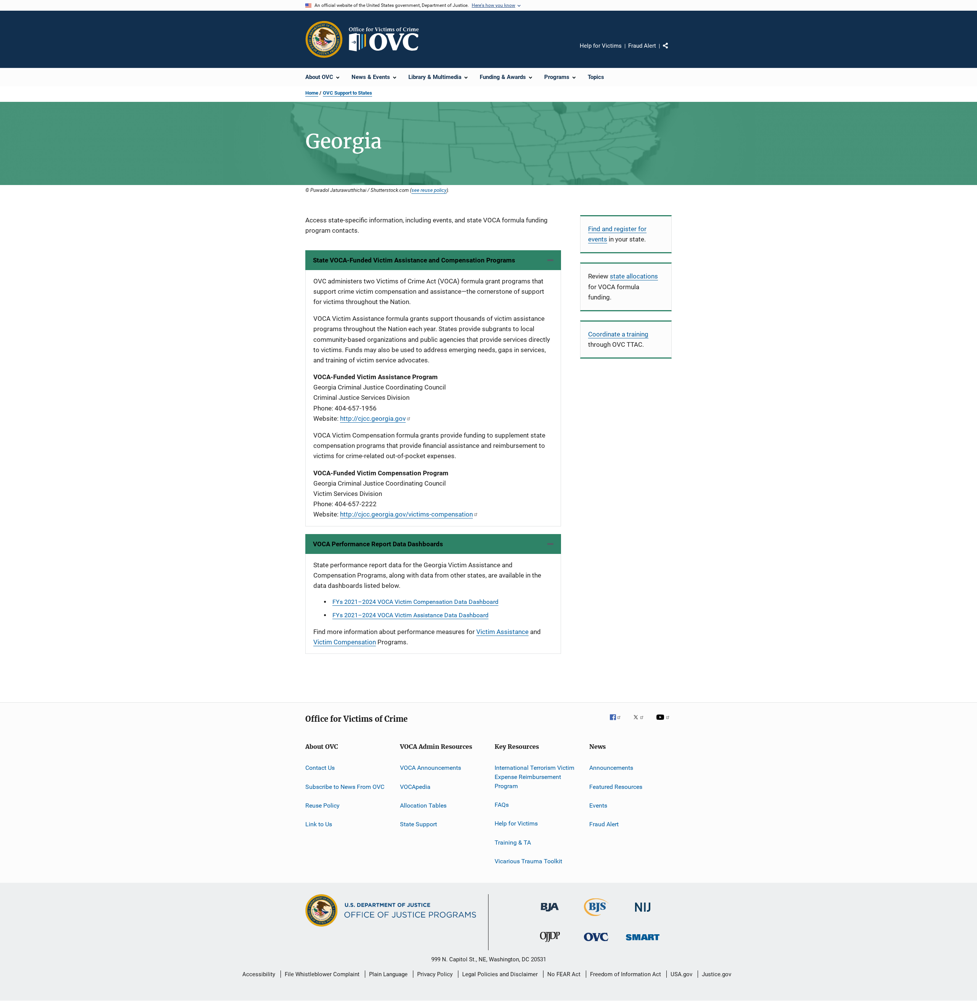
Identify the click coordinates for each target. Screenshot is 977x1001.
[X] (641, 722)
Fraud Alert (642, 45)
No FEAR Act (563, 974)
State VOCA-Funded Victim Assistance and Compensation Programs (414, 260)
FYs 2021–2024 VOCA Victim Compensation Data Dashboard (415, 601)
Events (598, 805)
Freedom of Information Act (625, 974)
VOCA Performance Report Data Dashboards (378, 544)
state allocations (634, 276)
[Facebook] (618, 722)
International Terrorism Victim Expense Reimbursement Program (534, 777)
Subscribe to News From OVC (344, 786)
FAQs (502, 804)
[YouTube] (664, 722)
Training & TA (513, 842)
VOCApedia (415, 786)
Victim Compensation (344, 642)
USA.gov (681, 974)
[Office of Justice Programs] (324, 39)
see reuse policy (429, 190)
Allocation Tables (423, 805)
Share (672, 51)
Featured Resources (615, 786)
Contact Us (320, 767)
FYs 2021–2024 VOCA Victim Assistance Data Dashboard (410, 615)
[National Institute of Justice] (642, 913)
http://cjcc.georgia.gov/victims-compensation (406, 514)
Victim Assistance (502, 632)
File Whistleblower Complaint (322, 974)
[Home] (387, 39)
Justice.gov (716, 974)
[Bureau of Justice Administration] (550, 913)
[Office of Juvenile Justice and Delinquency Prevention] (550, 943)
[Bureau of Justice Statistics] (596, 917)
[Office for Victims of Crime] (596, 942)
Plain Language (388, 974)
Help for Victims (601, 45)
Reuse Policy (322, 805)
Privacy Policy (435, 974)
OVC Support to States (347, 93)
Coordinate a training (618, 334)
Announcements (611, 767)
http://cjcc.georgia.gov (373, 418)
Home (311, 93)
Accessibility (258, 974)
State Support (418, 824)
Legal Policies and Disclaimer (500, 974)
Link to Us (318, 824)
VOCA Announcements (430, 767)
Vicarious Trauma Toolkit (528, 861)
